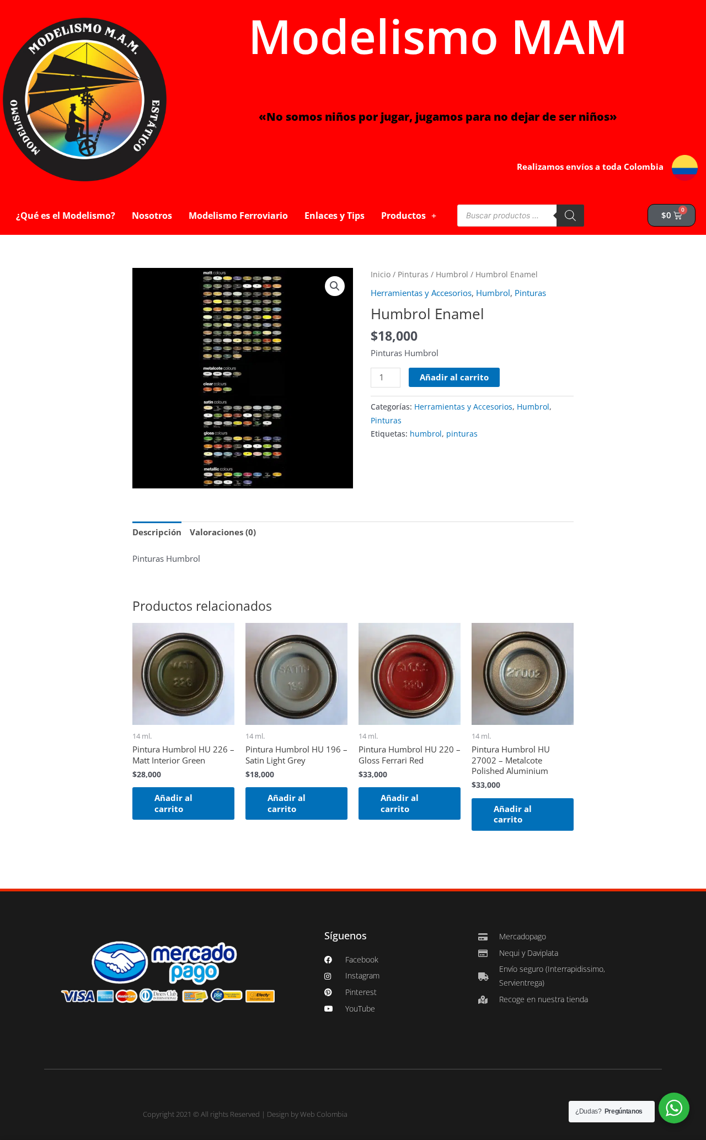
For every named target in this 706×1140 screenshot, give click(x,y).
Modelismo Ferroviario (238, 215)
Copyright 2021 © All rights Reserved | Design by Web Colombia (245, 1114)
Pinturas (413, 274)
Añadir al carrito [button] (173, 803)
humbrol (426, 434)
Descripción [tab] (156, 531)
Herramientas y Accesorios (421, 292)
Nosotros (152, 215)
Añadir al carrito (454, 377)
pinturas (462, 434)
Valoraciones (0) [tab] (223, 531)
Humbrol (452, 274)
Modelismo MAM (438, 36)
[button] (335, 286)
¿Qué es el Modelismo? (65, 215)
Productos (403, 215)
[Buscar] (570, 216)
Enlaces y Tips (334, 215)
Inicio (381, 274)
